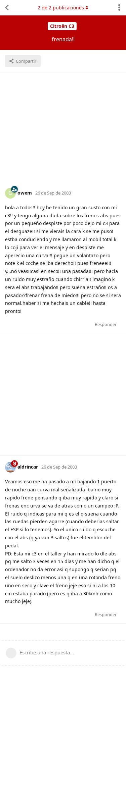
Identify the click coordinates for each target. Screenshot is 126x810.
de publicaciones (61, 7)
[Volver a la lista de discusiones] (6, 7)
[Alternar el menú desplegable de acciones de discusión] (119, 7)
